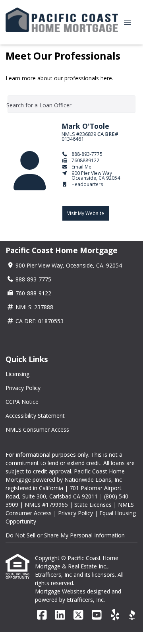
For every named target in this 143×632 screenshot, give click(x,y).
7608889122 (85, 160)
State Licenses (93, 504)
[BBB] (131, 615)
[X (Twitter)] (78, 615)
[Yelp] (115, 615)
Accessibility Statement (35, 415)
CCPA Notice (22, 401)
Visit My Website (85, 213)
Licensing (17, 374)
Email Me (81, 166)
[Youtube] (97, 615)
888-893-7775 (87, 154)
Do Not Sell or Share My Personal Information (65, 535)
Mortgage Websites (61, 591)
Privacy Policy (23, 388)
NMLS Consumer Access (37, 429)
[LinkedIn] (60, 615)
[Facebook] (42, 615)
